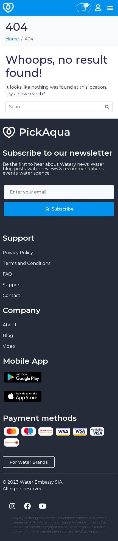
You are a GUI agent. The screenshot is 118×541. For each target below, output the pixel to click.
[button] (110, 8)
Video (9, 346)
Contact (11, 295)
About (10, 324)
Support (12, 284)
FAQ (7, 274)
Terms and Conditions (26, 263)
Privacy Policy (18, 252)
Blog (8, 335)
